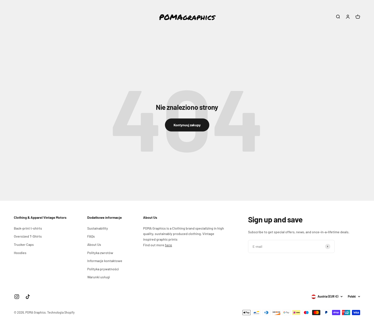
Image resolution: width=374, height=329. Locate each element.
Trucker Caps (24, 244)
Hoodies (20, 253)
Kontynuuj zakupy (187, 125)
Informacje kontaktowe (104, 261)
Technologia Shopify (61, 312)
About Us (94, 244)
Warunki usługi (98, 277)
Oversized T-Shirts (28, 236)
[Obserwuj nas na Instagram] (17, 297)
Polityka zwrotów (100, 253)
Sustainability (97, 228)
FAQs (91, 236)
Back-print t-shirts (28, 228)
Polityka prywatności (103, 269)
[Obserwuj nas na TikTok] (28, 297)
